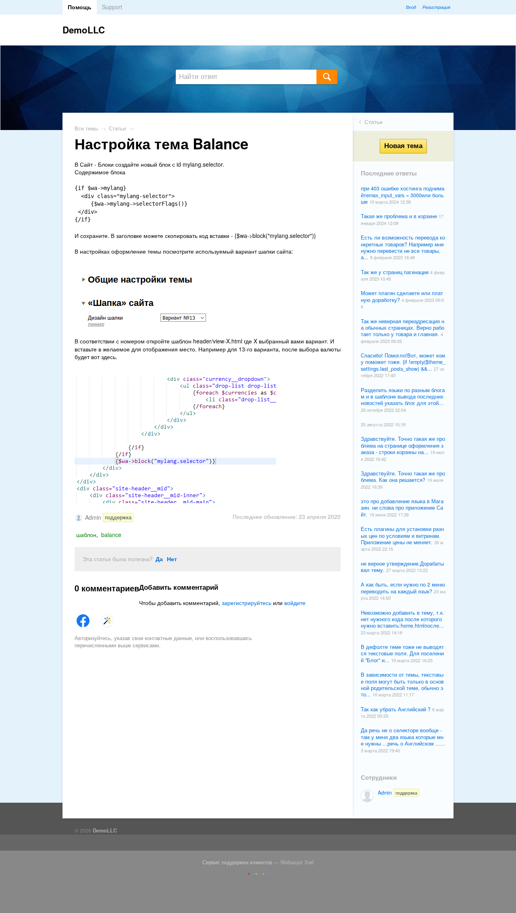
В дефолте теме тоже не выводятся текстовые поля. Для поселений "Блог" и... (402, 653)
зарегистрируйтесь (246, 603)
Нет (172, 559)
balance (111, 535)
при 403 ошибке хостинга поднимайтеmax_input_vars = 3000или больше (402, 195)
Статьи (373, 122)
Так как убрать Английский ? (396, 709)
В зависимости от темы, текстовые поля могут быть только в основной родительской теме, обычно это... (402, 684)
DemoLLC (83, 29)
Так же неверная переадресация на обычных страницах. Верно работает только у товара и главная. (402, 328)
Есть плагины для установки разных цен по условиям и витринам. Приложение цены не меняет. (402, 535)
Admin (397, 792)
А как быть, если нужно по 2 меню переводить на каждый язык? (403, 588)
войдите (295, 603)
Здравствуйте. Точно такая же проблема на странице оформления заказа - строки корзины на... (403, 445)
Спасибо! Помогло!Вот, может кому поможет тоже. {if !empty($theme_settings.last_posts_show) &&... (403, 362)
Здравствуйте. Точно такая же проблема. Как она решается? (403, 476)
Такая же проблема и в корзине (400, 216)
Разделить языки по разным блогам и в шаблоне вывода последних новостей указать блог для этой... (403, 396)
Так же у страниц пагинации (395, 272)
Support (112, 7)
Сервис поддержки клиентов (237, 862)
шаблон (86, 535)
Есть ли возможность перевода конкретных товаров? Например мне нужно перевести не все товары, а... (403, 247)
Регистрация (436, 7)
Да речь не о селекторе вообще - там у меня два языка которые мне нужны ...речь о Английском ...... (403, 737)
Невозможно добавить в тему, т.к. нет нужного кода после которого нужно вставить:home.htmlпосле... (402, 619)
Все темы (86, 128)
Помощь (80, 7)
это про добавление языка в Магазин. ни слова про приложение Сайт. (402, 508)
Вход (411, 7)
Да (159, 559)
